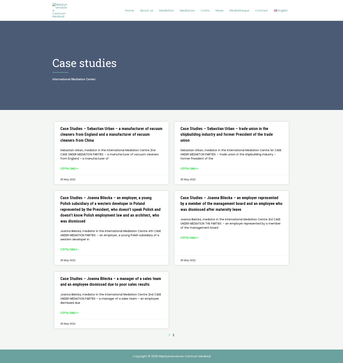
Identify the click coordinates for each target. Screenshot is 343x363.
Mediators (187, 10)
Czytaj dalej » (69, 168)
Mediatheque (239, 10)
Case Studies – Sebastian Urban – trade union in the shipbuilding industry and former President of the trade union (226, 134)
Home (129, 10)
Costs (205, 10)
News (220, 10)
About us (146, 10)
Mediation (166, 10)
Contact (261, 10)
